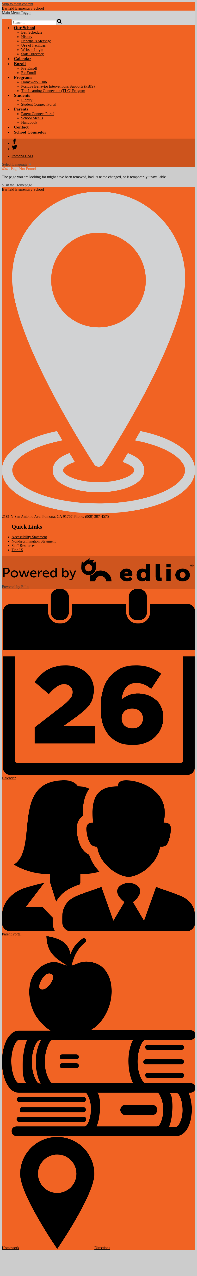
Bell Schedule (31, 32)
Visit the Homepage (17, 185)
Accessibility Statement (29, 537)
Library (26, 100)
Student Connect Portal (38, 104)
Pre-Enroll (29, 68)
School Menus (32, 118)
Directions (102, 1248)
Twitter (14, 147)
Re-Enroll (28, 73)
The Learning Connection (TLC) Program (53, 91)
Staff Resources (23, 545)
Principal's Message (36, 41)
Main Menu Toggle (16, 13)
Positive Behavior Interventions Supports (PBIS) (58, 86)
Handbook (29, 122)
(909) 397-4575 (97, 516)
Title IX (17, 550)
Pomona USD (22, 156)
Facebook (14, 141)
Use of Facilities (33, 45)
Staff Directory (32, 54)
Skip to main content (17, 4)
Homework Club (34, 82)
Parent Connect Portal (37, 114)
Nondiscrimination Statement (33, 541)
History (26, 37)
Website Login (32, 50)
